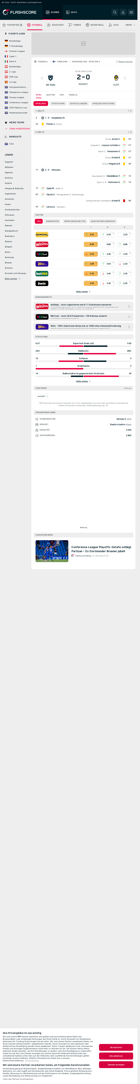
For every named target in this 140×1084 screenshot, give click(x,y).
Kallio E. (60, 188)
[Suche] (114, 12)
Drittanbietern (32, 1060)
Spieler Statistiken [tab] (103, 103)
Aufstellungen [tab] (78, 103)
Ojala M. (50, 188)
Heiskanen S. (113, 151)
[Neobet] (42, 254)
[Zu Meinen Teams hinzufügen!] (42, 78)
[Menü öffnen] (131, 12)
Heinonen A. (114, 182)
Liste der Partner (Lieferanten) (18, 1079)
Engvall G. (95, 145)
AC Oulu (50, 84)
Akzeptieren (116, 1047)
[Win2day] (42, 244)
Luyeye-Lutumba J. (111, 145)
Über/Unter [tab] (52, 221)
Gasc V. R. (102, 182)
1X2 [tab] (39, 221)
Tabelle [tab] (73, 95)
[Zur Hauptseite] (22, 12)
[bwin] (42, 283)
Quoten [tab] (50, 95)
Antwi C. (102, 151)
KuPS (116, 84)
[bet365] (42, 273)
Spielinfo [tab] (41, 103)
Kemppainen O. (64, 194)
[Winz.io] (42, 264)
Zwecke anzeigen (116, 1064)
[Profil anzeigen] (50, 78)
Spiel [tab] (38, 95)
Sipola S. (50, 194)
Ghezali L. (61, 207)
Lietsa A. (50, 207)
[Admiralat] (42, 234)
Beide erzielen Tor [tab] (74, 221)
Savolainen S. (98, 176)
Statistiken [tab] (58, 103)
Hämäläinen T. (113, 176)
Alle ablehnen (116, 1056)
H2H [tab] (62, 95)
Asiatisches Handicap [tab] (103, 221)
